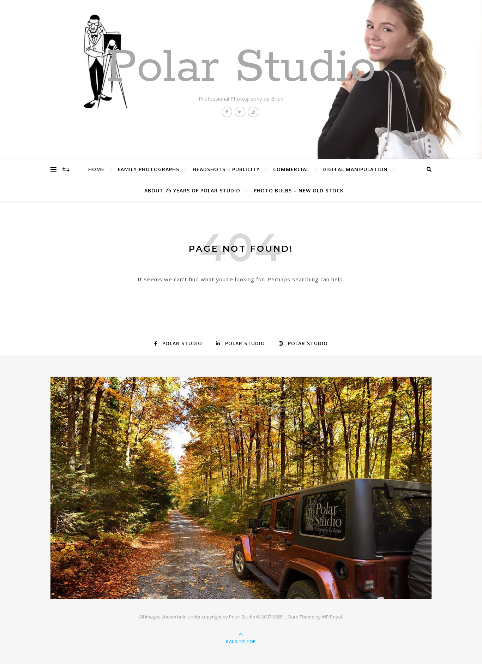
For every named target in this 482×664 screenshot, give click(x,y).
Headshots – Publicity (226, 169)
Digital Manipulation (355, 169)
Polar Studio (241, 67)
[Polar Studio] (241, 488)
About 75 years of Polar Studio (192, 190)
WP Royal (332, 617)
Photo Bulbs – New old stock (299, 190)
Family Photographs (148, 169)
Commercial (291, 169)
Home (96, 169)
